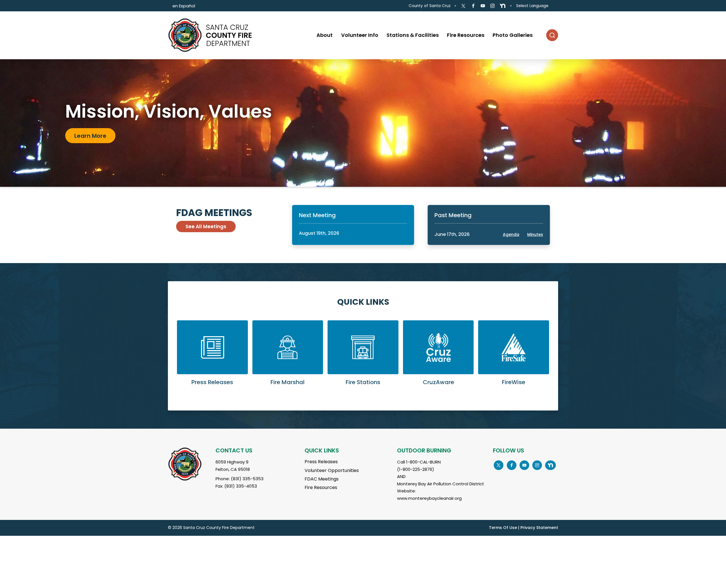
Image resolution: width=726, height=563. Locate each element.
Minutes (535, 234)
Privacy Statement (539, 527)
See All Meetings (205, 226)
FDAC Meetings (322, 479)
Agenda (511, 234)
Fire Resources (321, 487)
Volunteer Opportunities (332, 470)
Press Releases (321, 461)
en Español (183, 5)
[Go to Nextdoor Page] (502, 6)
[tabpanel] (363, 123)
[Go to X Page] (463, 6)
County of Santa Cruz (430, 6)
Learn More (212, 357)
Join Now (87, 140)
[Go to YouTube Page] (483, 6)
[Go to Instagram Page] (492, 6)
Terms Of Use (503, 527)
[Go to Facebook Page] (473, 6)
